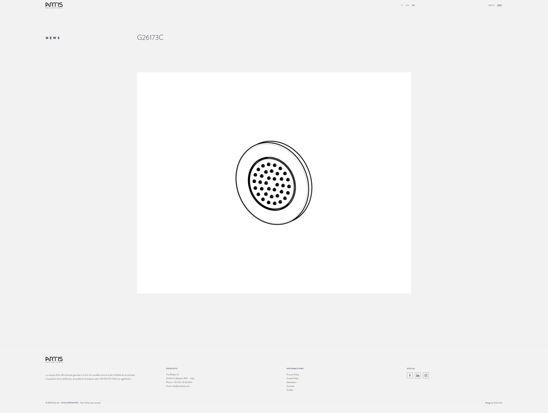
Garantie (290, 386)
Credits (290, 390)
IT (402, 5)
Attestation (292, 382)
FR (413, 5)
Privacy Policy (293, 374)
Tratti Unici (497, 402)
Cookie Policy (293, 378)
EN (407, 5)
